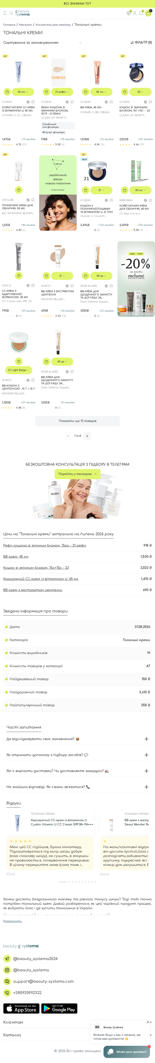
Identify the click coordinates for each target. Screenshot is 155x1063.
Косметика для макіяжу (53, 25)
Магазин (25, 25)
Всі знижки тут (77, 3)
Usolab (7, 200)
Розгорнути (12, 921)
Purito (46, 286)
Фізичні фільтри (53, 132)
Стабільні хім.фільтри (50, 125)
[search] (11, 13)
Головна (9, 25)
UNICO (6, 285)
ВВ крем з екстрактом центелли (32, 590)
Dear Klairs (88, 286)
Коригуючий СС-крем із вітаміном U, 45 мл (40, 579)
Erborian (126, 200)
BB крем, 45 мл (15, 557)
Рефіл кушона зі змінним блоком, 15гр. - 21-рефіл (44, 545)
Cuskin (7, 102)
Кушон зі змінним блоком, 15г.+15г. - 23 (36, 568)
